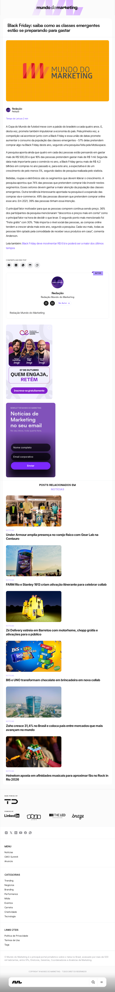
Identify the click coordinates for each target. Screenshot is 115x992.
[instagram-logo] (6, 832)
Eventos (8, 903)
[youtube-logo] (20, 832)
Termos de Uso (12, 940)
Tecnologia (10, 916)
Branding (9, 889)
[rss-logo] (25, 832)
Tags (6, 944)
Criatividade (10, 911)
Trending (8, 880)
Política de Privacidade (16, 935)
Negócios (9, 885)
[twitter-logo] (11, 832)
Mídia (7, 898)
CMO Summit (11, 856)
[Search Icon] (93, 982)
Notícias (8, 852)
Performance (11, 894)
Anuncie (8, 861)
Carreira (8, 907)
